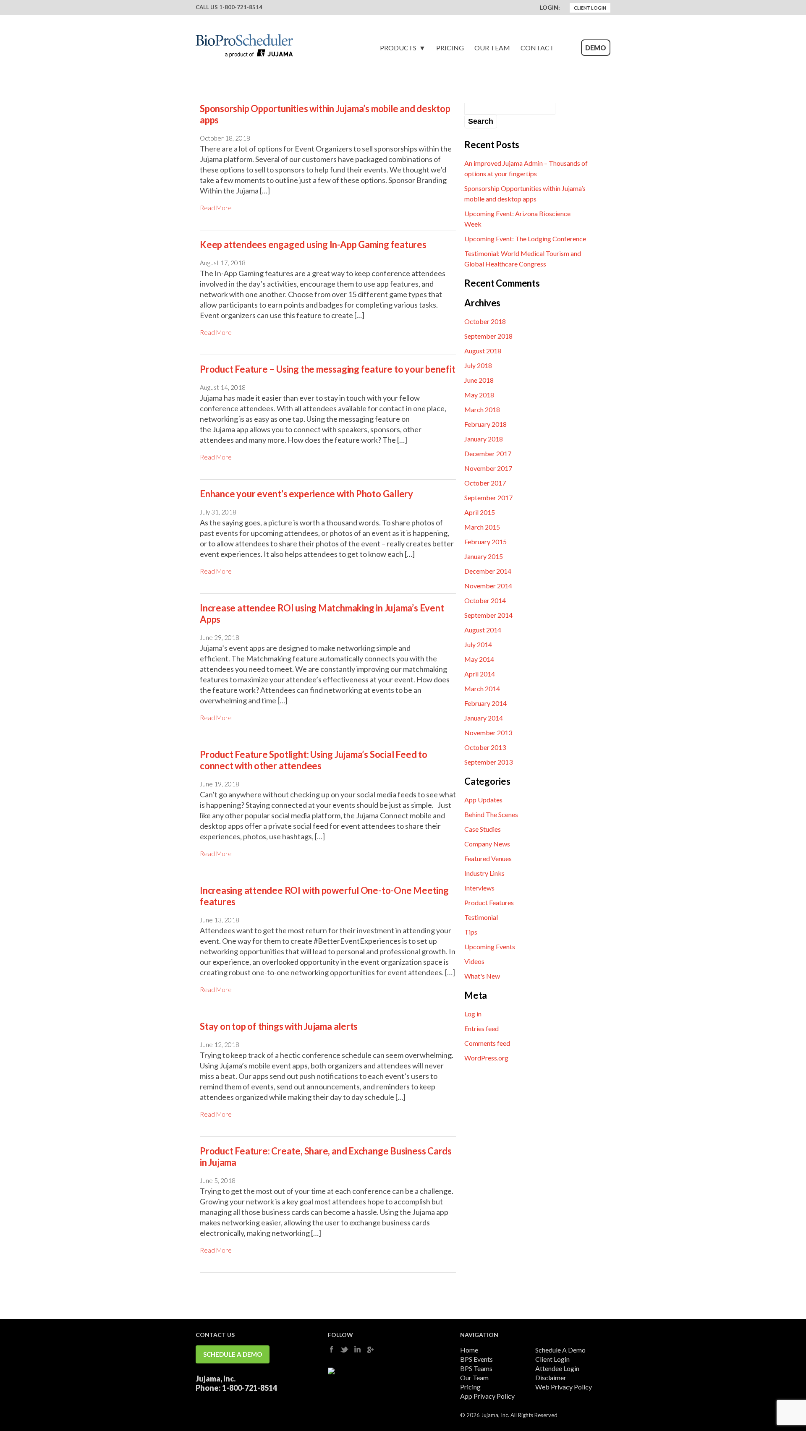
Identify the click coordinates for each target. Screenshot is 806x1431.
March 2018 (482, 409)
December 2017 (487, 453)
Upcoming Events (489, 947)
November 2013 (488, 732)
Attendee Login (557, 1368)
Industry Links (484, 873)
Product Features (489, 902)
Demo (595, 48)
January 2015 (483, 556)
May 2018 (479, 395)
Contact (537, 48)
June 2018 (479, 380)
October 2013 (485, 747)
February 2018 (485, 424)
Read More (216, 208)
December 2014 (487, 571)
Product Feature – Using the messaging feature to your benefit (327, 369)
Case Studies (482, 829)
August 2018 (482, 351)
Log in (473, 1014)
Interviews (479, 888)
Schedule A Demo (232, 1354)
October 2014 (485, 600)
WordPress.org (486, 1058)
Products (398, 48)
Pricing (450, 48)
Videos (474, 961)
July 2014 (478, 644)
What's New (482, 976)
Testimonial (481, 917)
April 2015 (479, 512)
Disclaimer (550, 1377)
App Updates (483, 800)
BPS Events (476, 1359)
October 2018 (485, 321)
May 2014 (479, 659)
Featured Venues (488, 858)
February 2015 (485, 542)
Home (469, 1350)
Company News (487, 844)
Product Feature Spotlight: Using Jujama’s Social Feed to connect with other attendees (313, 760)
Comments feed (487, 1043)
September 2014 (488, 615)
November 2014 (488, 586)
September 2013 (488, 762)
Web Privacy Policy (563, 1387)
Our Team (492, 48)
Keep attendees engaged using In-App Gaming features (313, 244)
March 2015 (482, 527)
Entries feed (481, 1028)
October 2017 (485, 483)
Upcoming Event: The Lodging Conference (525, 239)
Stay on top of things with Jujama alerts (279, 1026)
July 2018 (478, 365)
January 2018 (483, 439)
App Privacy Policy (487, 1396)
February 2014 (485, 703)
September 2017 (488, 497)
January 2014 (483, 718)
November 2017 (488, 468)
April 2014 (479, 674)
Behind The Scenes (491, 814)
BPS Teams (476, 1368)
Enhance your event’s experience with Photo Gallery (306, 493)
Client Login (590, 7)
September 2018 (488, 336)
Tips (470, 932)
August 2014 (482, 630)
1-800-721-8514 (240, 7)
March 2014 (482, 688)
